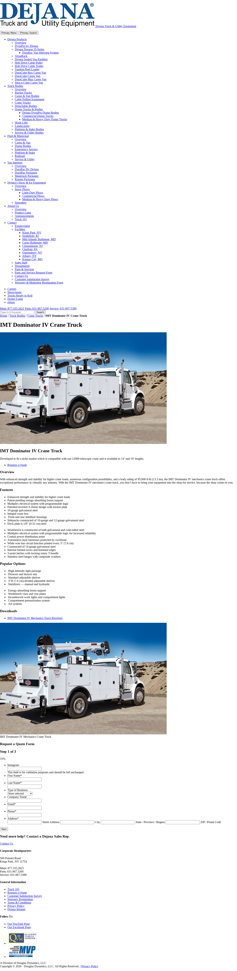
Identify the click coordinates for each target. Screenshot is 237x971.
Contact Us (21, 276)
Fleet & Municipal (18, 136)
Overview (20, 42)
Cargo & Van (22, 142)
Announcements (24, 216)
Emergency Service (26, 149)
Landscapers (22, 126)
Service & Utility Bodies (29, 132)
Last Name (14, 782)
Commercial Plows (33, 196)
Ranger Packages (25, 179)
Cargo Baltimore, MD (35, 242)
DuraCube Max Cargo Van (30, 79)
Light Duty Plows (32, 192)
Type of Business (17, 790)
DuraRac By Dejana (27, 169)
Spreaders (20, 202)
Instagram (13, 765)
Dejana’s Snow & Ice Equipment (26, 182)
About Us (13, 206)
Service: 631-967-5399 (63, 308)
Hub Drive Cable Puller (29, 62)
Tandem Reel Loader (27, 69)
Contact (11, 222)
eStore (11, 302)
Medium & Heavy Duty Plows (40, 199)
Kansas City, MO (32, 259)
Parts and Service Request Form (33, 272)
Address (13, 818)
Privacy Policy (15, 906)
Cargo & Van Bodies (27, 96)
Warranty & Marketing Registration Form (39, 282)
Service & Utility (25, 159)
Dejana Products (17, 39)
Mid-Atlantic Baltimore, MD (39, 239)
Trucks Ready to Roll (19, 295)
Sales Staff (21, 262)
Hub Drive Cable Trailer (29, 66)
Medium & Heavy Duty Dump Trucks (44, 119)
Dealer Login (15, 298)
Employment (22, 226)
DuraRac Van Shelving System (40, 52)
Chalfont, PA (30, 249)
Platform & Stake (25, 152)
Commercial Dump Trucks (37, 116)
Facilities (20, 229)
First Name (14, 775)
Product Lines (23, 212)
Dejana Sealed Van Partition (31, 59)
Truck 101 (21, 219)
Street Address (50, 822)
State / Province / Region (150, 822)
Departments (22, 266)
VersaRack (21, 56)
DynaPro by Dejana (26, 46)
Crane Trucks (23, 102)
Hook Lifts (21, 122)
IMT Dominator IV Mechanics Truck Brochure (35, 618)
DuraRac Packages (26, 172)
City (97, 822)
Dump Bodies (23, 146)
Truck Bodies (15, 86)
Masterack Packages (27, 176)
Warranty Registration (20, 899)
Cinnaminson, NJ (32, 246)
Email (11, 804)
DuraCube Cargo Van (27, 76)
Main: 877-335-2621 (12, 308)
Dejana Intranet (16, 909)
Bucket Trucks (23, 92)
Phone (11, 811)
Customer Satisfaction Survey (32, 279)
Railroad (20, 156)
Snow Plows (22, 189)
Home (3, 315)
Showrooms (14, 292)
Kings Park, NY (31, 232)
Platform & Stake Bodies (29, 129)
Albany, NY (29, 256)
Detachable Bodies (26, 106)
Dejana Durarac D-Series (29, 49)
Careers (11, 288)
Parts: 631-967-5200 (37, 308)
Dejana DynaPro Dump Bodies (40, 112)
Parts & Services (24, 269)
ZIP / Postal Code (211, 822)
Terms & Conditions (19, 902)
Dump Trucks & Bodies (29, 109)
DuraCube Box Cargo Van (30, 72)
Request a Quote (17, 465)
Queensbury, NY (32, 252)
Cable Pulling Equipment (29, 99)
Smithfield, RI (30, 236)
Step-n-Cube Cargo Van (29, 82)
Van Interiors (14, 162)
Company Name (17, 796)
